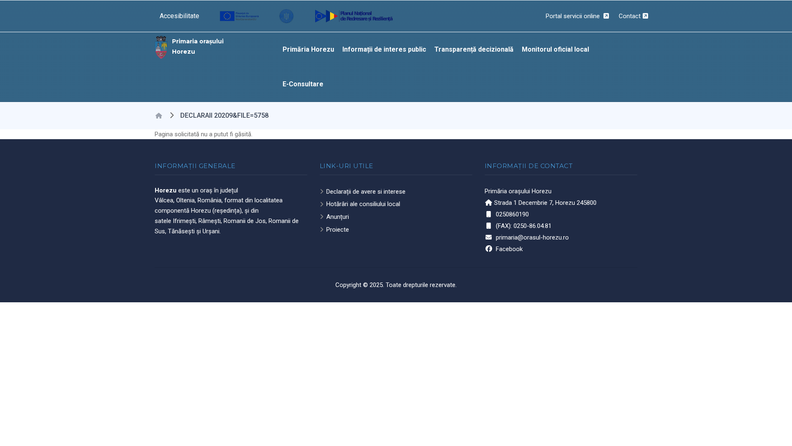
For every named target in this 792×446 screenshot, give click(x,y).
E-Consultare (303, 84)
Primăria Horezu (308, 49)
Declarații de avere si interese (365, 191)
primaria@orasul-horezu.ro (532, 237)
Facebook (509, 249)
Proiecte (337, 229)
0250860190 (512, 214)
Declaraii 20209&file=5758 (224, 115)
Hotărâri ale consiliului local (363, 204)
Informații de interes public (384, 49)
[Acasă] (161, 46)
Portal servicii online (573, 16)
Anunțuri (337, 217)
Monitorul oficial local (555, 49)
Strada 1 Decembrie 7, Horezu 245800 (545, 202)
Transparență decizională (474, 49)
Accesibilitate (179, 16)
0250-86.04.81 (533, 226)
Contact (630, 16)
